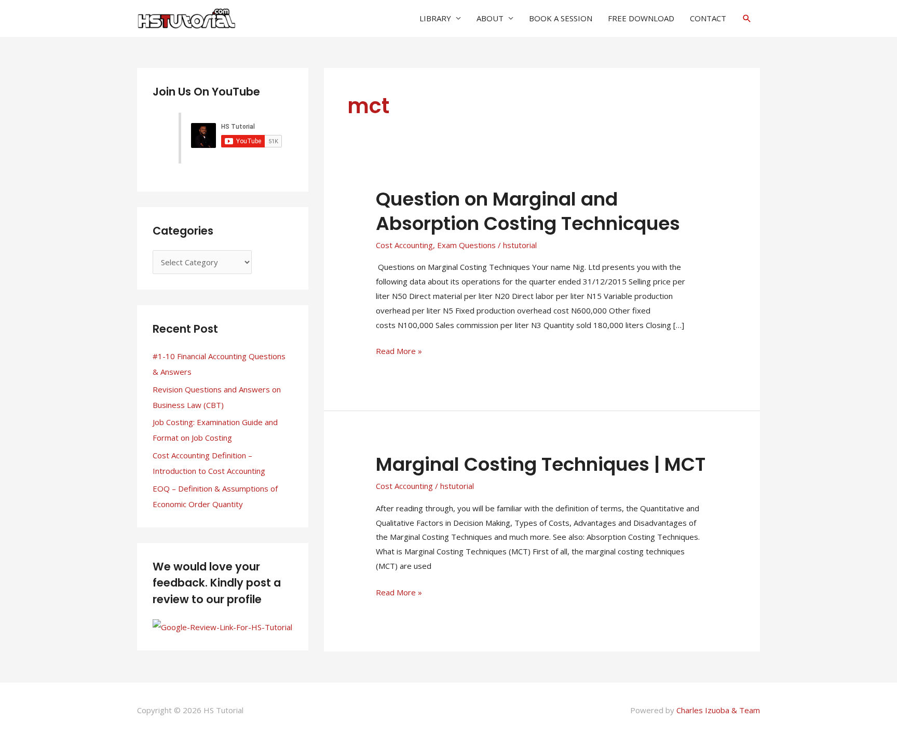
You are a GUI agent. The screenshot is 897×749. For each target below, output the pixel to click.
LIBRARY (435, 18)
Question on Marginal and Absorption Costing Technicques (528, 211)
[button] (747, 18)
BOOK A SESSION (560, 18)
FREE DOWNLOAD (641, 18)
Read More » (399, 350)
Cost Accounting (404, 245)
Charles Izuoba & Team (718, 710)
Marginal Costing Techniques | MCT (540, 464)
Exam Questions (466, 245)
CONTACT (708, 18)
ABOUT (490, 18)
